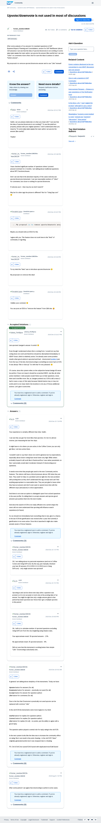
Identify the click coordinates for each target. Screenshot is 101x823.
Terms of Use (14, 820)
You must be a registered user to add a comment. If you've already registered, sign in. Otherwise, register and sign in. (34, 394)
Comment (59, 72)
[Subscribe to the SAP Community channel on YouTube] (92, 819)
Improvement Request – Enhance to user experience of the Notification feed (81, 91)
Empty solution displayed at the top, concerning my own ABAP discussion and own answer (81, 67)
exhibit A (54, 359)
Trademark (44, 820)
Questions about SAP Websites (26, 7)
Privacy (6, 820)
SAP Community (11, 7)
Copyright (23, 820)
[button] (85, 30)
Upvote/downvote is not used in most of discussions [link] (50, 7)
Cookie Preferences (63, 820)
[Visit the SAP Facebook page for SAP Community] (85, 819)
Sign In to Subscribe (83, 20)
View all (71, 141)
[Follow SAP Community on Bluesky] (88, 819)
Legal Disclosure (33, 820)
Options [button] (92, 20)
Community (18, 3)
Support (52, 820)
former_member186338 (21, 29)
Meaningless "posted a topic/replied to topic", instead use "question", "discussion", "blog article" (81, 116)
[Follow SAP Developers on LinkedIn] (95, 819)
